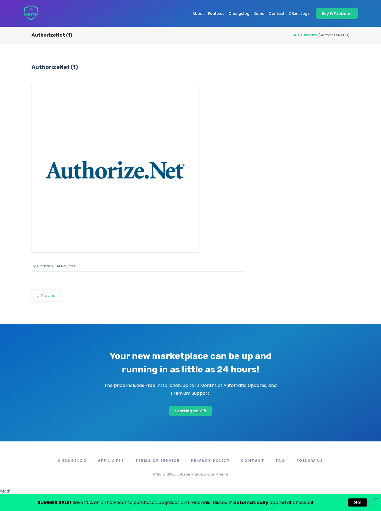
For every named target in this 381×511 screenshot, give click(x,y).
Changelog (238, 13)
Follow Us (309, 460)
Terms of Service (157, 460)
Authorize (308, 35)
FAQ (280, 460)
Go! (357, 502)
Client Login (299, 13)
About (198, 13)
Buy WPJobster (337, 13)
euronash (45, 266)
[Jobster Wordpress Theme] (30, 13)
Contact (276, 13)
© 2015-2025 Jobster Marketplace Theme (190, 474)
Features (216, 13)
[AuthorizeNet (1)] (115, 168)
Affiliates (111, 460)
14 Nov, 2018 (66, 266)
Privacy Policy (210, 460)
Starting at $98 (190, 411)
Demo (259, 13)
